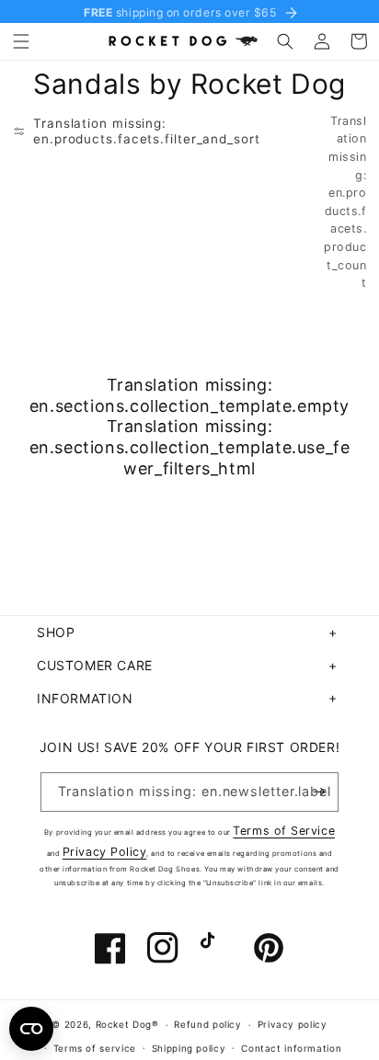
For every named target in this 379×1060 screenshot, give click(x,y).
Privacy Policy (105, 852)
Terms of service (94, 1048)
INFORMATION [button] (85, 698)
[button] (21, 41)
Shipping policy (188, 1048)
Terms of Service (284, 831)
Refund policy (207, 1024)
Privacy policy (292, 1024)
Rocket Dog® (127, 1024)
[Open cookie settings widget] (31, 1029)
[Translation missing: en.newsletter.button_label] (319, 792)
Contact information (291, 1048)
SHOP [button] (56, 632)
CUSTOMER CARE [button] (95, 665)
